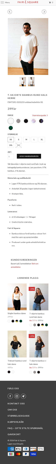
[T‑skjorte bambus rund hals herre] (28, 46)
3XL (18, 145)
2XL (11, 145)
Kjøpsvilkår (16, 422)
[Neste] (44, 12)
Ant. (10, 152)
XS (11, 139)
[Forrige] (10, 12)
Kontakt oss (16, 403)
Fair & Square (20, 440)
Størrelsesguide (39, 115)
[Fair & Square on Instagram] (17, 396)
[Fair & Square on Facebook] (11, 396)
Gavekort (14, 434)
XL (42, 139)
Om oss (12, 409)
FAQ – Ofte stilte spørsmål (25, 428)
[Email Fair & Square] (24, 396)
